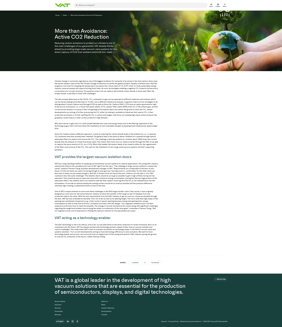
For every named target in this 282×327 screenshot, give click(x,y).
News (65, 15)
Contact (104, 315)
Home (57, 15)
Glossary (58, 315)
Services (58, 308)
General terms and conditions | (191, 321)
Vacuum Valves (60, 301)
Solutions (58, 305)
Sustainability (106, 311)
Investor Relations (107, 308)
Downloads (59, 311)
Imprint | (164, 321)
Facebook (155, 262)
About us (104, 301)
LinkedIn (135, 262)
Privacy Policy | (173, 321)
